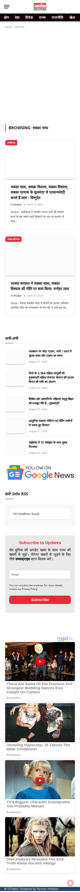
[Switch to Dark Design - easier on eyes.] (67, 7)
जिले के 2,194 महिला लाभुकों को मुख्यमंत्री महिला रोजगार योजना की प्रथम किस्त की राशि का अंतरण (51, 377)
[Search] (74, 6)
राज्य (42, 17)
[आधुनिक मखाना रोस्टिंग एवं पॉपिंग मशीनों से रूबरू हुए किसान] (15, 426)
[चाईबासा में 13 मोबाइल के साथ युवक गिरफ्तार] (15, 447)
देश (17, 17)
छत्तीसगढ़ (11, 142)
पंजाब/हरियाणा (13, 239)
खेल (72, 17)
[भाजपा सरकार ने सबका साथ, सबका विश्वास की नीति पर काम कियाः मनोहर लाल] (40, 255)
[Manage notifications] (70, 883)
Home (8, 27)
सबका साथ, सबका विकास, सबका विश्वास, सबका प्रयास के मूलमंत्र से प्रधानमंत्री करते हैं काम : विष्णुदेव (39, 192)
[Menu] (6, 6)
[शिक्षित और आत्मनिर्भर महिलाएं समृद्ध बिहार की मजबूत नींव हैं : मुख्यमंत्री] (15, 404)
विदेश (29, 17)
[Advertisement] (40, 75)
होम (6, 17)
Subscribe (40, 600)
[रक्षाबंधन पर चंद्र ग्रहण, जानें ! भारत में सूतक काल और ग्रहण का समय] (15, 356)
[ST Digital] (40, 6)
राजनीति (58, 17)
